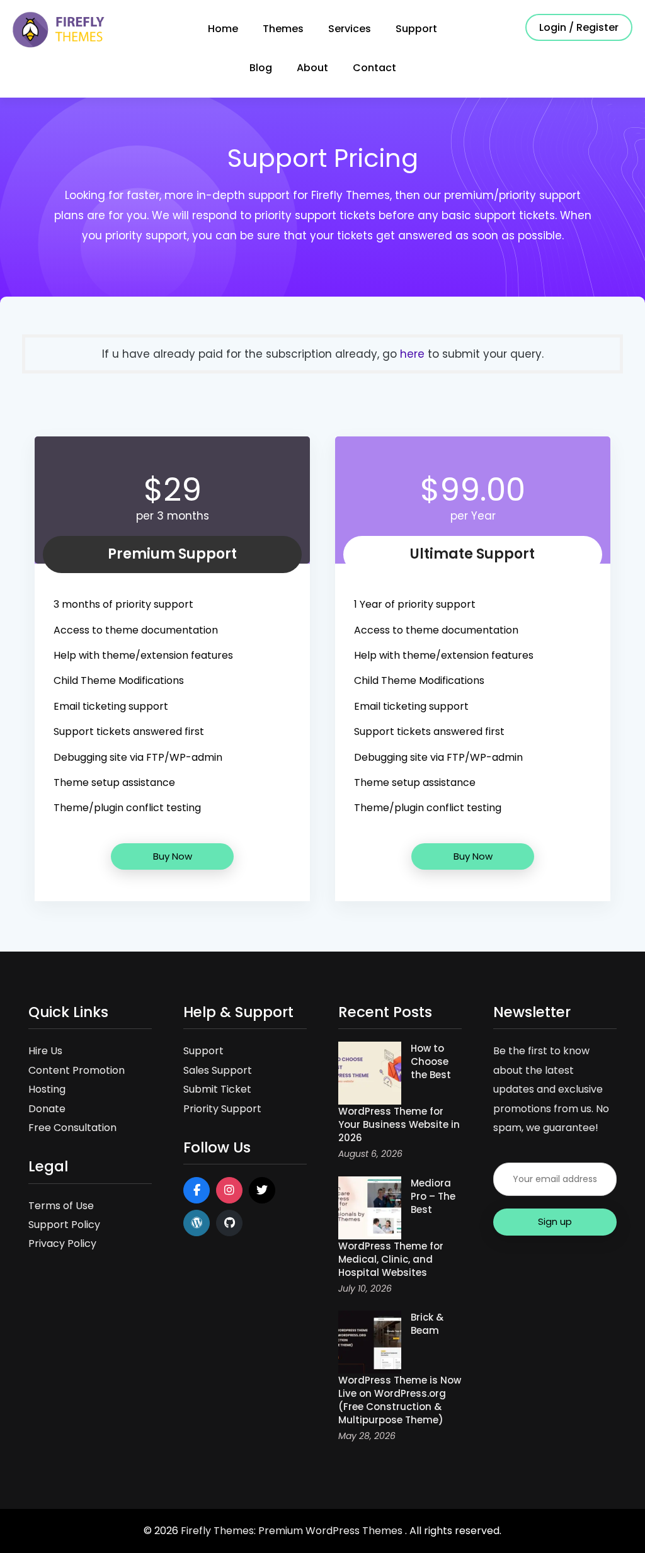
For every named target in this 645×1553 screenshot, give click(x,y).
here (412, 353)
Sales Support (217, 1070)
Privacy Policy (62, 1243)
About (312, 67)
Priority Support (222, 1108)
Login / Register (579, 27)
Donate (47, 1108)
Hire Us (45, 1051)
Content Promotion (76, 1070)
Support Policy (64, 1224)
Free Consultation (72, 1127)
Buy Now (172, 856)
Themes (283, 28)
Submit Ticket (217, 1089)
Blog (260, 67)
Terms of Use (61, 1205)
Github (229, 1223)
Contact (374, 67)
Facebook (196, 1190)
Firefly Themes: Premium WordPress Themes (293, 1530)
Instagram (229, 1190)
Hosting (47, 1089)
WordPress (196, 1223)
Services (349, 28)
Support (416, 28)
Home (223, 28)
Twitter (262, 1190)
